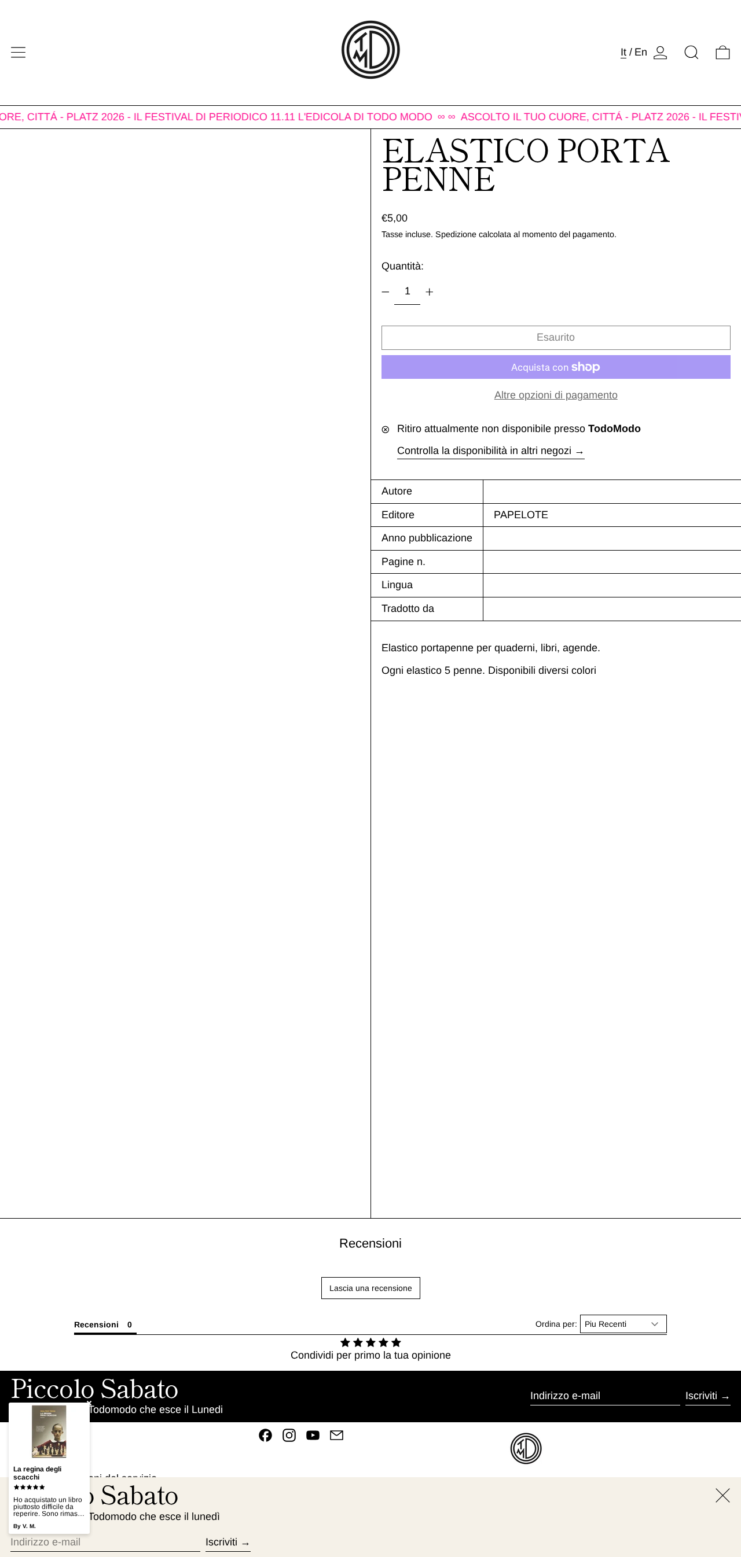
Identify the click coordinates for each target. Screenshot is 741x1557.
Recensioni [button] (96, 1324)
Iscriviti (701, 1395)
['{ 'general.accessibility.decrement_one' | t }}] (385, 292)
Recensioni (370, 1243)
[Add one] (429, 292)
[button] (691, 52)
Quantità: (402, 266)
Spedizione (455, 234)
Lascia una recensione (370, 1288)
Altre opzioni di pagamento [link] (556, 395)
